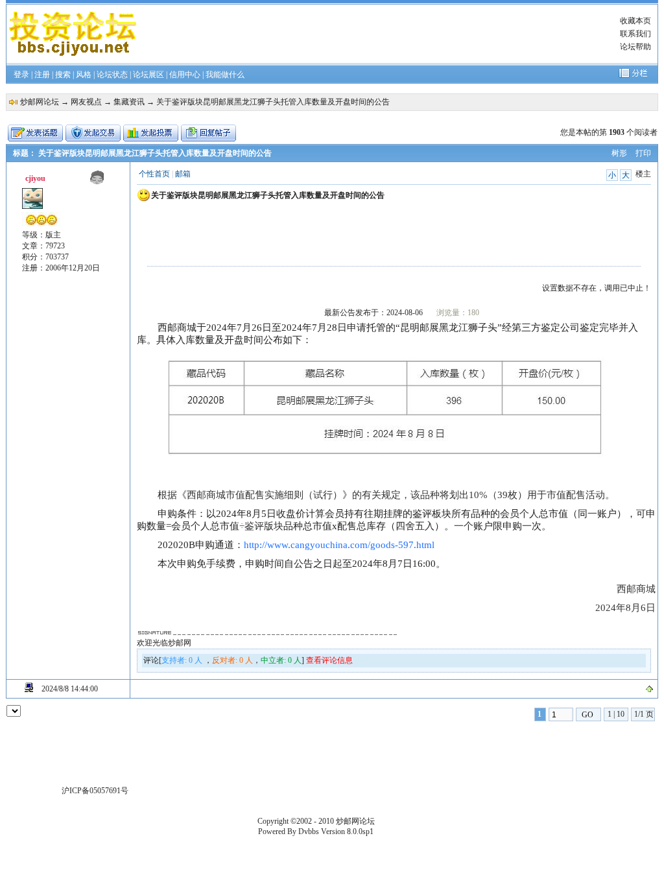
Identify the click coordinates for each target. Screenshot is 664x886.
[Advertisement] (379, 34)
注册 (42, 74)
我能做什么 (225, 74)
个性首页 (154, 173)
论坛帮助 (635, 46)
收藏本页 (635, 20)
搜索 (63, 74)
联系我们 (635, 33)
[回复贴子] (208, 133)
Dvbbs (308, 831)
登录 (21, 74)
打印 (643, 153)
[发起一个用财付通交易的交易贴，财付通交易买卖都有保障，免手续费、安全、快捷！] (93, 133)
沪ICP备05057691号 (95, 790)
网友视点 (86, 101)
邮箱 (183, 173)
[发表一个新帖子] (35, 133)
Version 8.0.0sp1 (347, 831)
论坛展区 (148, 74)
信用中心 (184, 74)
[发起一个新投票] (150, 133)
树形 (619, 153)
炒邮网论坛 (39, 101)
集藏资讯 (129, 101)
